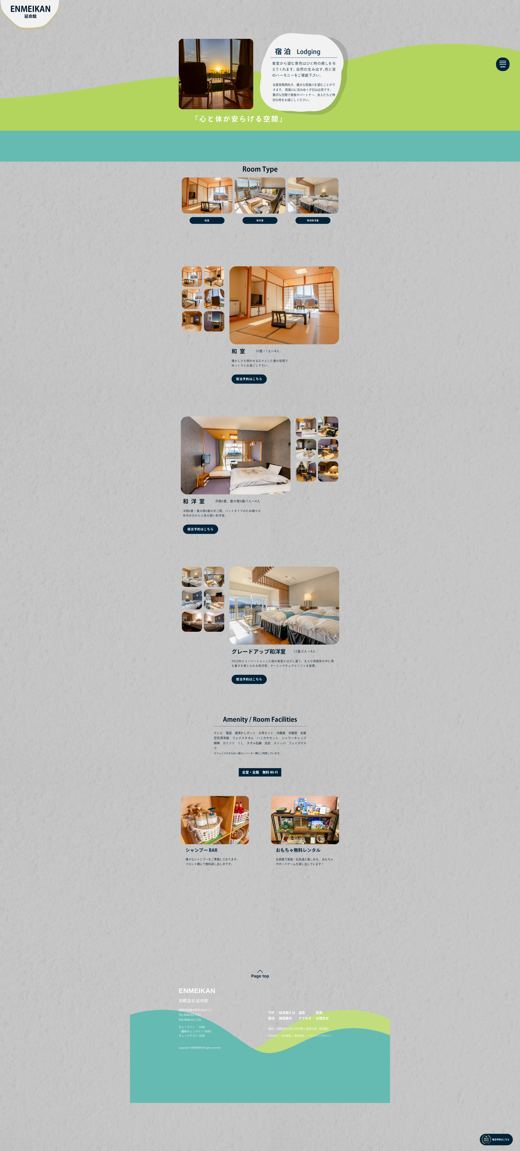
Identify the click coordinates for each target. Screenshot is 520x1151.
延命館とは (287, 1012)
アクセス (304, 1018)
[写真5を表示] (192, 321)
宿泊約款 (299, 1035)
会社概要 (286, 1035)
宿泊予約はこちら (500, 1139)
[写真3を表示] (192, 299)
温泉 (301, 1012)
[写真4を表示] (214, 299)
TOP (271, 1012)
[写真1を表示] (192, 276)
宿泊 (271, 1018)
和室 (207, 220)
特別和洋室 (313, 220)
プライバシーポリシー (320, 1035)
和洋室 (260, 220)
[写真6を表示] (214, 321)
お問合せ (322, 1018)
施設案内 (285, 1018)
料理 (319, 1012)
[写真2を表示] (214, 276)
